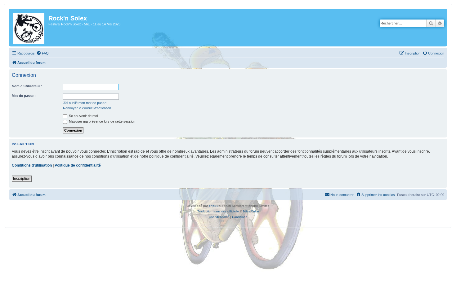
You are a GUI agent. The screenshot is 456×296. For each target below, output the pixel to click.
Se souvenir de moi (83, 116)
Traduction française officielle (218, 211)
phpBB (214, 205)
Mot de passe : (24, 96)
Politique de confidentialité (78, 165)
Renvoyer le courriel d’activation (87, 108)
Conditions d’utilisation (32, 165)
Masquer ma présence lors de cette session (101, 121)
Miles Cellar (251, 211)
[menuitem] (42, 53)
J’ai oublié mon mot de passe (84, 103)
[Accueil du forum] (29, 27)
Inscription (21, 178)
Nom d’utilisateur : (27, 86)
